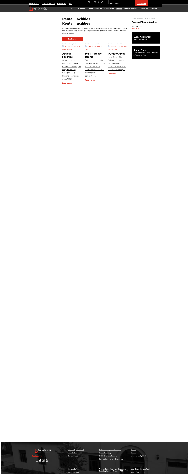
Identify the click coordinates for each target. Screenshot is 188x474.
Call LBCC (98, 2)
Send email (135, 28)
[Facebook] (37, 460)
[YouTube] (46, 460)
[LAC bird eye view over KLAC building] (72, 49)
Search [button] (105, 2)
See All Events (95, 2)
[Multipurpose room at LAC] (95, 49)
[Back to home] (38, 8)
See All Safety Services (102, 2)
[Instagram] (43, 460)
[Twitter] (40, 460)
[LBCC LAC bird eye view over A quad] (118, 49)
